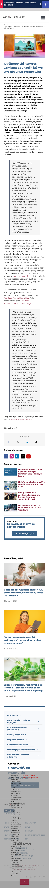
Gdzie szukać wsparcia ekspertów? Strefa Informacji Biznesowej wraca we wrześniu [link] (23, 593)
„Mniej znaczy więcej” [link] (22, 276)
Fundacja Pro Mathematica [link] (16, 298)
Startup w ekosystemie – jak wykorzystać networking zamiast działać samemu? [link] (22, 640)
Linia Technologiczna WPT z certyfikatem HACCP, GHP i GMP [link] (31, 484)
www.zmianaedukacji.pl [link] (21, 419)
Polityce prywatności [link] (26, 776)
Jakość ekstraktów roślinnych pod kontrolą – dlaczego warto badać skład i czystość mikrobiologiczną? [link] (23, 688)
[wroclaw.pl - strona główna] (1, 4)
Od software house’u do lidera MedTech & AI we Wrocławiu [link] (29, 507)
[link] (45, 4)
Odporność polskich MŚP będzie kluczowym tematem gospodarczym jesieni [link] (30, 472)
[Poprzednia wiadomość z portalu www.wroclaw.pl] (40, 4)
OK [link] (24, 882)
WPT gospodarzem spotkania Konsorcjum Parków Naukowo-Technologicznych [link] (29, 496)
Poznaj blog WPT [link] (13, 558)
